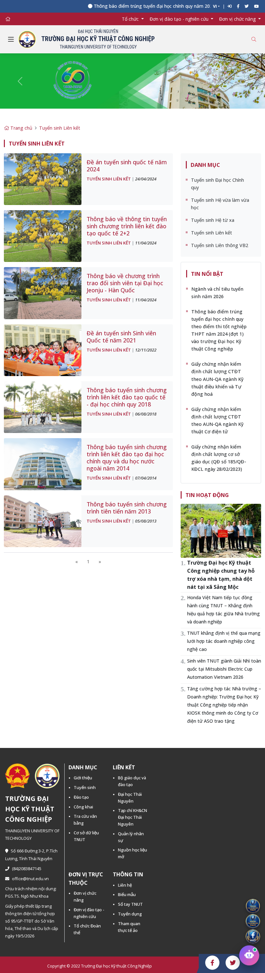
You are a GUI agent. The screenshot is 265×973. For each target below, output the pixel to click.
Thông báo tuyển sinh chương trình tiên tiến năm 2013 (127, 507)
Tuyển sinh (85, 787)
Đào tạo (81, 797)
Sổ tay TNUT (130, 904)
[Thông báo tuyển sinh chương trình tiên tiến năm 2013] (42, 521)
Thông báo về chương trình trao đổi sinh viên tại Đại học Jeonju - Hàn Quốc (125, 283)
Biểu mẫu (127, 894)
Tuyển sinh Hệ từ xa (212, 220)
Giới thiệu (83, 778)
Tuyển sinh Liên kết (59, 128)
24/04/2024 (145, 179)
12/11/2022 (145, 350)
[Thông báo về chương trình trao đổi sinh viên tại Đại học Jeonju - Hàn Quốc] (42, 292)
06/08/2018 (145, 414)
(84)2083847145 (26, 868)
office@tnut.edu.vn (30, 878)
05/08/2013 (145, 521)
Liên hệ (125, 885)
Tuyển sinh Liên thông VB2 (219, 245)
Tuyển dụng (130, 914)
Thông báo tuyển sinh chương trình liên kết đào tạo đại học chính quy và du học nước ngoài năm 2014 (127, 457)
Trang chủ (20, 128)
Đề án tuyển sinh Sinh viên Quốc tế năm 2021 (121, 336)
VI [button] (215, 6)
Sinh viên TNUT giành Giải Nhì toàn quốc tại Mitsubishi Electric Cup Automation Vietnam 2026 (224, 669)
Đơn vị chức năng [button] (238, 19)
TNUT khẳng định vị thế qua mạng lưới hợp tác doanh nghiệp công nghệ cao (223, 641)
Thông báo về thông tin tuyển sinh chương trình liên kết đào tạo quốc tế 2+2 (127, 226)
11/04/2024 (145, 243)
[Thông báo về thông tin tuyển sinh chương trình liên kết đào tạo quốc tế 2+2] (42, 235)
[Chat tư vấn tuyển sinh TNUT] (249, 957)
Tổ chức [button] (131, 19)
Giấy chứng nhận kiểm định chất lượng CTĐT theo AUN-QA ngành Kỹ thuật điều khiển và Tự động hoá (217, 379)
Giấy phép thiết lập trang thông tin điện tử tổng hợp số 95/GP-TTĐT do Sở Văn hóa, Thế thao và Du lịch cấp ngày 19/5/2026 (31, 921)
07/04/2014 (145, 478)
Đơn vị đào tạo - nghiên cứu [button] (180, 19)
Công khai (83, 807)
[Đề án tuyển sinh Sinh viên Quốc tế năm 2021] (42, 350)
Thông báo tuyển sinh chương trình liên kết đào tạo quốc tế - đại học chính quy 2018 (127, 397)
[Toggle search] (253, 39)
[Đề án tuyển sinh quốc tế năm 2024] (42, 179)
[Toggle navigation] (11, 39)
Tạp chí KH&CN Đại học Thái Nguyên (132, 817)
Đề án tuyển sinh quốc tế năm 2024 (127, 165)
